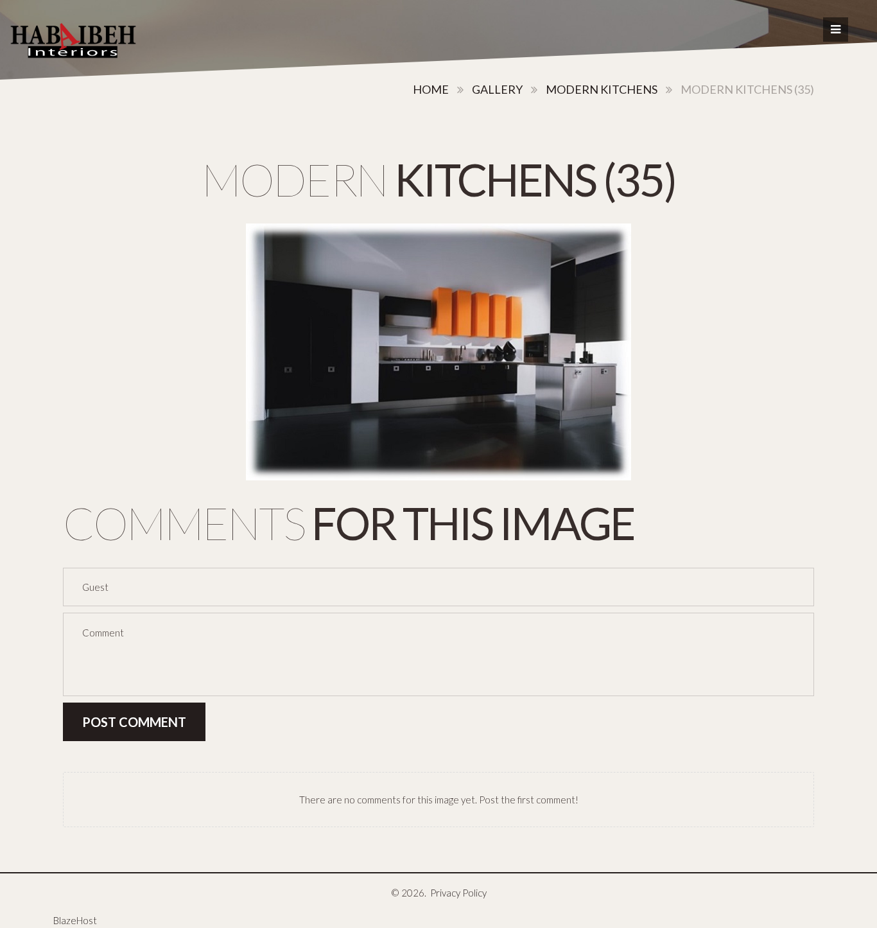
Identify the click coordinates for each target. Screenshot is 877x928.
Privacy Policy (458, 892)
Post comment (134, 722)
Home (431, 89)
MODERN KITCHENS (601, 89)
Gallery (497, 89)
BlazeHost (75, 920)
